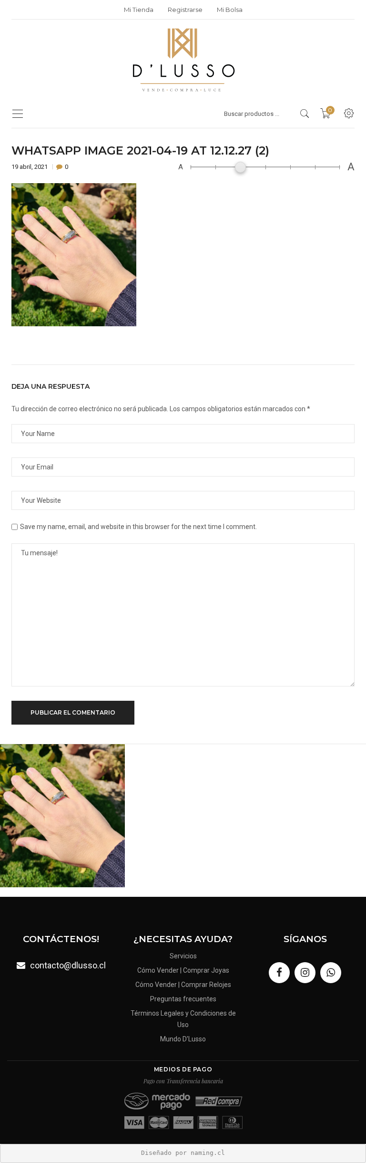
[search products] (304, 113)
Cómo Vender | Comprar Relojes (183, 984)
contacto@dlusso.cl (68, 965)
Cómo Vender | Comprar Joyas (183, 970)
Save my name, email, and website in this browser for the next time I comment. (138, 526)
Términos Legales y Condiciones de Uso (183, 1018)
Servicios (183, 956)
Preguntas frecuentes (183, 999)
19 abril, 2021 (30, 166)
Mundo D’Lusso (183, 1039)
